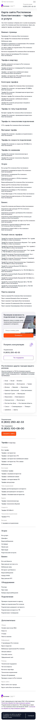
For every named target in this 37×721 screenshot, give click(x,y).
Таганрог (27, 407)
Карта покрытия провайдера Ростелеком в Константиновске (14, 54)
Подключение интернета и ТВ (10, 610)
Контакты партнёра (7, 669)
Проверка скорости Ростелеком (11, 678)
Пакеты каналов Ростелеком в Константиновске (16, 296)
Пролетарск (21, 400)
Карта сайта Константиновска (10, 687)
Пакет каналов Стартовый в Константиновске (15, 301)
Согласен (31, 716)
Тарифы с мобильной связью (10, 476)
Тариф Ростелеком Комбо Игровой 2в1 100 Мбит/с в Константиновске (17, 274)
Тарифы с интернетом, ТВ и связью (12, 461)
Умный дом (4, 547)
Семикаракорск (17, 407)
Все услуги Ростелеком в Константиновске (14, 168)
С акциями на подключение (9, 523)
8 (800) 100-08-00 (12, 428)
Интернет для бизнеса (8, 570)
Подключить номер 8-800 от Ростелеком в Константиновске (14, 229)
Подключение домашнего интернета (12, 607)
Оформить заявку (9, 434)
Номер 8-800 (5, 575)
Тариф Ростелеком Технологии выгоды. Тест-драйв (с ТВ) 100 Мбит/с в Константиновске (18, 247)
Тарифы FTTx (5, 517)
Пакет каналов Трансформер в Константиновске (16, 306)
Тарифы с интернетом (8, 453)
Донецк (7, 387)
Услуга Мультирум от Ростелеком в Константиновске (17, 194)
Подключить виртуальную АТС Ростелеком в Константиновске (15, 209)
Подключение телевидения (9, 613)
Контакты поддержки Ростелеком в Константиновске (18, 51)
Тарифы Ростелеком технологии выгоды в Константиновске (14, 154)
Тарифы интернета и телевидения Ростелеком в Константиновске (16, 68)
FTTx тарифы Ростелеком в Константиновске (15, 125)
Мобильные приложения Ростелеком (13, 649)
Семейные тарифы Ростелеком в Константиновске (17, 86)
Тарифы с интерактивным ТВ (10, 479)
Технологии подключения (9, 672)
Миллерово (21, 394)
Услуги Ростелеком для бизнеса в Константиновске (17, 206)
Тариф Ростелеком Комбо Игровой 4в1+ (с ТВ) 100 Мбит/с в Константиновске (17, 286)
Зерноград (24, 387)
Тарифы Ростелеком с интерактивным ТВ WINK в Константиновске (16, 89)
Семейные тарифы (7, 471)
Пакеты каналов (6, 636)
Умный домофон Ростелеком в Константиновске (16, 187)
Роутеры (4, 587)
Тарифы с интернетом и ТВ (10, 456)
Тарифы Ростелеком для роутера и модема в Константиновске (15, 103)
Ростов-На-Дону (10, 403)
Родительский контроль (8, 552)
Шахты (16, 410)
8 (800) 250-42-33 (29, 7)
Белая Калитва (9, 384)
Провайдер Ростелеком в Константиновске (14, 36)
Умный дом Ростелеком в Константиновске (14, 185)
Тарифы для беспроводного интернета (13, 489)
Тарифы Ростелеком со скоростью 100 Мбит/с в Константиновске (16, 144)
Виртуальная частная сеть (9, 564)
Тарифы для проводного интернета (12, 491)
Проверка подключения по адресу (12, 601)
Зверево (15, 387)
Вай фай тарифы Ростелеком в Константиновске (16, 113)
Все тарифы (5, 450)
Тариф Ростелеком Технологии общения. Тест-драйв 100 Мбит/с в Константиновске (18, 239)
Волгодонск (21, 384)
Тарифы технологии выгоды (10, 501)
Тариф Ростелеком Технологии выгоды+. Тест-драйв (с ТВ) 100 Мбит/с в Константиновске (17, 251)
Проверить (18, 335)
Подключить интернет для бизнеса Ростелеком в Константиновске (16, 213)
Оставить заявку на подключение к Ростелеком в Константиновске (16, 48)
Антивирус (4, 544)
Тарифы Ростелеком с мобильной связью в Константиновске (14, 99)
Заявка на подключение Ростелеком (12, 604)
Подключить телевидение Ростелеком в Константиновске (13, 175)
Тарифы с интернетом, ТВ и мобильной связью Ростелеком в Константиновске (16, 76)
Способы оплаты (6, 654)
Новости (4, 631)
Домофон (4, 538)
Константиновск (9, 2)
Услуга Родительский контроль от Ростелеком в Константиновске (16, 197)
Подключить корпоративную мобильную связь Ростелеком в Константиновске (15, 225)
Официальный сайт (7, 657)
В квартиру (12, 443)
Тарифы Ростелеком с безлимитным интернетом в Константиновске (17, 93)
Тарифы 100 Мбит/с (7, 510)
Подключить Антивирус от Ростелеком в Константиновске (14, 190)
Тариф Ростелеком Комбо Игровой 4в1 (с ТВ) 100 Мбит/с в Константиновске (16, 282)
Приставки (4, 590)
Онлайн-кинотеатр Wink (8, 628)
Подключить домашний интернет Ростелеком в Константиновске (16, 171)
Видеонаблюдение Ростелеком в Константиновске (17, 182)
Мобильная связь (6, 41)
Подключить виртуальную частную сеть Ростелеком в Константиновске (18, 221)
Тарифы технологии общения (10, 504)
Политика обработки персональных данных (15, 703)
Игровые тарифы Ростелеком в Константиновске (16, 96)
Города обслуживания (8, 675)
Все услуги (4, 535)
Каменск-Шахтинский (12, 390)
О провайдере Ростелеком (9, 643)
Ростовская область (25, 403)
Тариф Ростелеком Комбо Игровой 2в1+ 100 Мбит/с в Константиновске (17, 278)
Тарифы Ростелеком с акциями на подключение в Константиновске (16, 134)
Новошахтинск (9, 400)
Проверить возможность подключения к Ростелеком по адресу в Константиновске (17, 44)
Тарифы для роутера (7, 482)
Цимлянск (8, 410)
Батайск (19, 381)
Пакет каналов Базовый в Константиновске (14, 298)
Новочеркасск (20, 397)
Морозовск (8, 397)
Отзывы (3, 633)
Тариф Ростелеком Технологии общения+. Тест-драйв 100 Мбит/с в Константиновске (18, 243)
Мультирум (4, 550)
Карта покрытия (6, 646)
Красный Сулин (10, 394)
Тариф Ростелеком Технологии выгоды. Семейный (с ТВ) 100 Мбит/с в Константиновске (18, 263)
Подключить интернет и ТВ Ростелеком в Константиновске (14, 179)
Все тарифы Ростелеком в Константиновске (15, 38)
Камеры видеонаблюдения (9, 593)
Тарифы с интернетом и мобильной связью (14, 458)
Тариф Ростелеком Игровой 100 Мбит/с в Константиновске (14, 266)
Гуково (29, 384)
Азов (6, 381)
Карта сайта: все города (9, 684)
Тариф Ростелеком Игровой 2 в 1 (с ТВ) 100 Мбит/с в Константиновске (17, 270)
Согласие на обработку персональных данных (18, 707)
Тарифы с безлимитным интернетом (12, 494)
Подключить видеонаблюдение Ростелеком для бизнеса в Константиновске (16, 217)
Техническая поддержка (9, 664)
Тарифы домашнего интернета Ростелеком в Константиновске (15, 64)
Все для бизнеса (6, 561)
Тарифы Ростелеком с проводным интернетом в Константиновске (16, 116)
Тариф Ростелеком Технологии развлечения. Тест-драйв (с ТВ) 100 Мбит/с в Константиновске (17, 255)
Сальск (7, 407)
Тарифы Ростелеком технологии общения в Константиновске (15, 158)
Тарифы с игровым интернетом (11, 474)
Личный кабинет (6, 651)
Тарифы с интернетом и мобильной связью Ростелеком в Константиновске (14, 72)
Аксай (12, 381)
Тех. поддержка (18, 358)
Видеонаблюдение (7, 541)
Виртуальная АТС (6, 578)
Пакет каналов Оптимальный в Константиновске (16, 303)
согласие (6, 716)
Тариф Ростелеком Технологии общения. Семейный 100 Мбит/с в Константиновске (17, 259)
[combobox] (18, 331)
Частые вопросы (6, 666)
